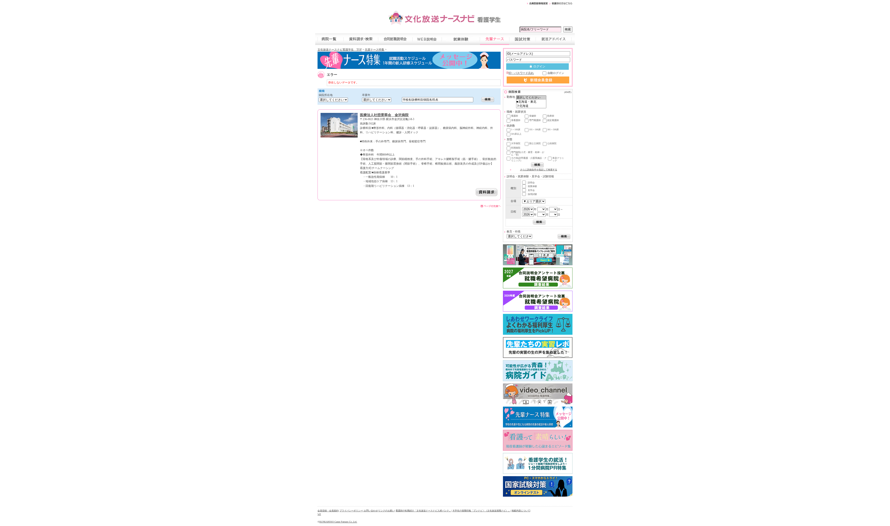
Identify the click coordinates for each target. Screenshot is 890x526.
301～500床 (553, 129)
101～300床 (535, 129)
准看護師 (515, 120)
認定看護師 (553, 120)
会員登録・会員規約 (328, 510)
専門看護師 (535, 120)
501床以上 (516, 134)
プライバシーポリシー (351, 510)
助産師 (550, 116)
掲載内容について (521, 510)
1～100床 (515, 129)
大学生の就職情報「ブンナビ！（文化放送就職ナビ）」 (481, 510)
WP (319, 514)
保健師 (532, 116)
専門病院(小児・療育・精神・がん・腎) (527, 153)
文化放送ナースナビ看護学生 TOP (340, 49)
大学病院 (515, 143)
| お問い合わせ (370, 510)
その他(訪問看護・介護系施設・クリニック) (529, 159)
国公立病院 (535, 143)
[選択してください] (531, 98)
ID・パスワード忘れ (521, 73)
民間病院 (515, 148)
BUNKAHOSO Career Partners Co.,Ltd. (338, 521)
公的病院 (551, 143)
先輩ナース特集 (374, 49)
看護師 (514, 116)
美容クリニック (558, 159)
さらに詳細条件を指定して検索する (538, 169)
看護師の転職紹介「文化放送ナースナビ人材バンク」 (423, 510)
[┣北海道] (531, 106)
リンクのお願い (386, 510)
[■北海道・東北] (531, 102)
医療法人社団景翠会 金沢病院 (384, 115)
